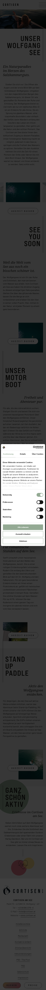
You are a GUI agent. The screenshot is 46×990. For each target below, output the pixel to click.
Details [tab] (23, 454)
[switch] (40, 502)
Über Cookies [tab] (37, 454)
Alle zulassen (23, 527)
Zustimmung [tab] (8, 454)
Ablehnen (23, 541)
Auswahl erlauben (23, 534)
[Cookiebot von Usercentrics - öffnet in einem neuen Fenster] (33, 447)
